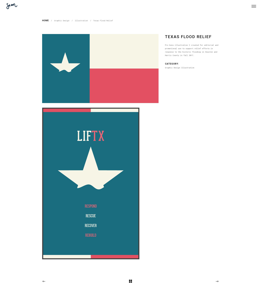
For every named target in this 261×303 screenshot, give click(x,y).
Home (45, 20)
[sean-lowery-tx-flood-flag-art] (100, 68)
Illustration (81, 20)
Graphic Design (61, 20)
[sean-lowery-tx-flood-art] (100, 183)
